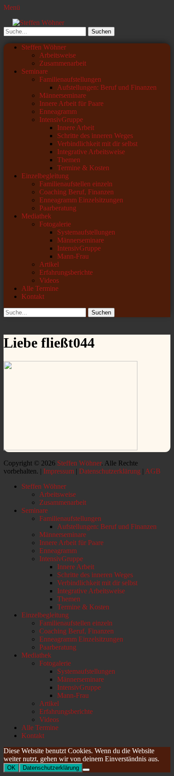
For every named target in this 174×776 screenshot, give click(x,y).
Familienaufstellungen (70, 79)
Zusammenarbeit (62, 63)
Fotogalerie (55, 224)
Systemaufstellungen (86, 232)
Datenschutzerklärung (110, 471)
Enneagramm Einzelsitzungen (81, 200)
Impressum (58, 471)
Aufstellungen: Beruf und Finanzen (107, 87)
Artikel (49, 264)
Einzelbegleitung (45, 176)
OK (11, 767)
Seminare (34, 71)
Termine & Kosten (83, 168)
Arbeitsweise (57, 55)
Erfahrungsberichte (66, 272)
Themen (68, 160)
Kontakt (32, 296)
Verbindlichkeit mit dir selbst (97, 143)
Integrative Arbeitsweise (91, 151)
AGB (153, 471)
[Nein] (86, 769)
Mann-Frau (73, 256)
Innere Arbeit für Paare (71, 103)
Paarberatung (57, 208)
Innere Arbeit (75, 127)
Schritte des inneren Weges (95, 135)
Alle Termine (39, 288)
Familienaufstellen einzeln (75, 184)
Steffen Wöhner (43, 47)
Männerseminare (62, 95)
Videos (49, 280)
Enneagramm (58, 111)
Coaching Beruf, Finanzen (76, 192)
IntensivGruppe (61, 119)
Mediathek (36, 216)
